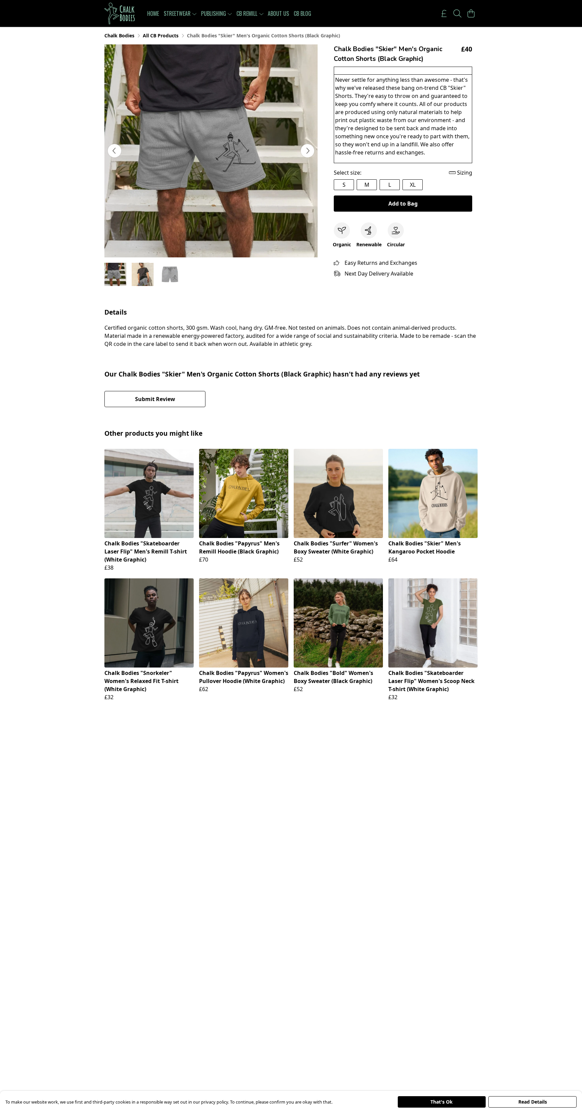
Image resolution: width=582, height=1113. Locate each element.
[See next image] (307, 150)
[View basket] (471, 13)
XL (413, 184)
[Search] (457, 13)
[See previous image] (114, 150)
